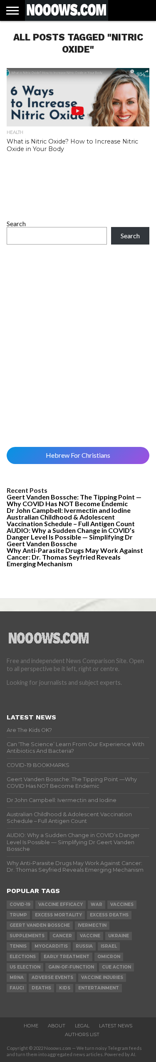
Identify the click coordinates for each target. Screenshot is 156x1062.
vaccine (90, 935)
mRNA (17, 977)
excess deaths (109, 915)
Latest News (115, 1026)
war (96, 904)
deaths (41, 988)
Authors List (82, 1034)
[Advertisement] (78, 345)
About (56, 1026)
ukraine (118, 935)
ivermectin (92, 925)
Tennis (18, 946)
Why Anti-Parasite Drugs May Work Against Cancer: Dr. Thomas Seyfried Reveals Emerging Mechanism (75, 557)
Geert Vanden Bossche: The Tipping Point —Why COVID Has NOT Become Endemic (74, 500)
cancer (62, 935)
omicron (108, 956)
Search (16, 223)
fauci (17, 988)
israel (109, 946)
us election (25, 967)
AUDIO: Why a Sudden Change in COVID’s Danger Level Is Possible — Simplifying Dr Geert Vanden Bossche (71, 536)
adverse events (52, 977)
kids (64, 988)
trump (18, 915)
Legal (82, 1026)
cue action (116, 967)
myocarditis (51, 946)
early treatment (66, 956)
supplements (27, 935)
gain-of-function (71, 967)
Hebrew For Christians (78, 455)
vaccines (122, 904)
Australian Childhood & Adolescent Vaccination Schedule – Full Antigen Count (71, 520)
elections (23, 956)
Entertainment (98, 988)
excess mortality (58, 915)
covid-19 (20, 904)
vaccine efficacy (60, 904)
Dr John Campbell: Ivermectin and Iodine (69, 510)
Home (31, 1026)
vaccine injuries (102, 977)
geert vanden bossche (40, 925)
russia (84, 946)
